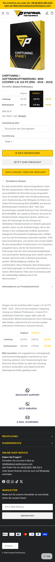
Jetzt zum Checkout (27, 162)
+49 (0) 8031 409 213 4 (31, 467)
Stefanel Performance (22, 87)
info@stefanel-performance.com (17, 464)
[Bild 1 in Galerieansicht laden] (27, 45)
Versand (22, 116)
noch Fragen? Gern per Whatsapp (26, 172)
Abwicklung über (10, 123)
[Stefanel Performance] (27, 13)
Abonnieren (27, 516)
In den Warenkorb (27, 153)
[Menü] (3, 13)
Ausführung (8, 136)
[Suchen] (9, 13)
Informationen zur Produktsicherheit (20, 286)
